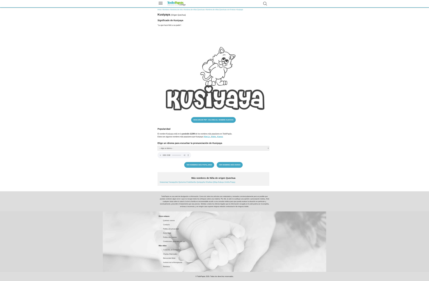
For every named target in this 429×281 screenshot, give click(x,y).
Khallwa (209, 182)
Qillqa (215, 182)
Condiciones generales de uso (174, 241)
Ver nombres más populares (199, 165)
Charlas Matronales (170, 254)
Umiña (227, 182)
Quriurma (182, 182)
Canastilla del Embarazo (172, 250)
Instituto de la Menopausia (172, 262)
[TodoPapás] (176, 5)
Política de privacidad (171, 229)
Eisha (213, 137)
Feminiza (166, 266)
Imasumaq (164, 182)
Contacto (166, 225)
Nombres (166, 9)
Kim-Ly (207, 137)
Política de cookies (170, 237)
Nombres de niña (176, 9)
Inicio (159, 9)
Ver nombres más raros (229, 165)
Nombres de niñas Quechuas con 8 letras (220, 9)
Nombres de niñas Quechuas (194, 9)
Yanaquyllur (173, 182)
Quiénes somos (169, 220)
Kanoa (220, 137)
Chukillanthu (191, 182)
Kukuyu (221, 182)
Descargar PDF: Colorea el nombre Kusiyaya (213, 120)
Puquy (232, 182)
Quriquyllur (201, 182)
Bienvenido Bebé (169, 258)
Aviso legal (167, 233)
